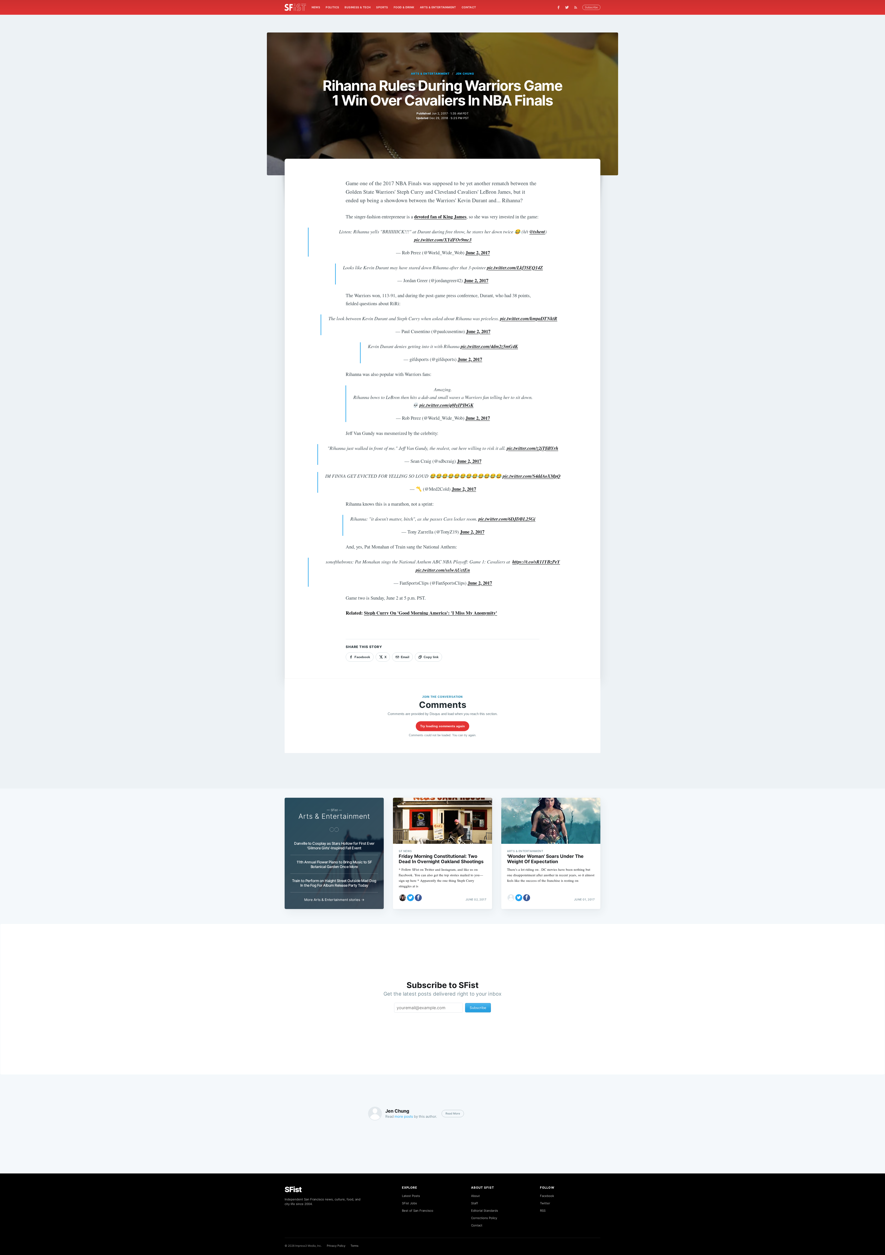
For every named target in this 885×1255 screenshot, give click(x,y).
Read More (452, 1113)
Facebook (547, 1196)
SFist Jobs (409, 1203)
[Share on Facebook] (418, 898)
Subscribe (591, 7)
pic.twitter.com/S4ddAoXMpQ (531, 476)
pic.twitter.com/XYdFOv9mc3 (443, 239)
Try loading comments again (442, 726)
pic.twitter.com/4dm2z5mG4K (489, 346)
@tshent (537, 231)
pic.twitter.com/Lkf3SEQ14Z (515, 267)
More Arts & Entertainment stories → (334, 899)
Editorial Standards (484, 1210)
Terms (354, 1245)
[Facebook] (559, 7)
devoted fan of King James (440, 216)
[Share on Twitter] (410, 898)
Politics (332, 7)
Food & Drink (404, 7)
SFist (293, 1189)
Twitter (545, 1203)
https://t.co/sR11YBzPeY (536, 561)
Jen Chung (465, 73)
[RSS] (576, 7)
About (475, 1196)
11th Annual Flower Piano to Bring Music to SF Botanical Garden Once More (334, 864)
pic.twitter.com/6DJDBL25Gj (506, 519)
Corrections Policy (484, 1218)
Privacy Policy (336, 1245)
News (316, 7)
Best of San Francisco (417, 1210)
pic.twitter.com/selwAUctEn (443, 570)
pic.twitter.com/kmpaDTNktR (528, 318)
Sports (382, 7)
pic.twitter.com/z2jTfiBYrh (532, 448)
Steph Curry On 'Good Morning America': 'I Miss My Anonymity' (430, 612)
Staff (474, 1203)
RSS (543, 1210)
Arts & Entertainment (438, 7)
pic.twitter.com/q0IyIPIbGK (446, 405)
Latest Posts (411, 1196)
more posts (404, 1116)
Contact (469, 7)
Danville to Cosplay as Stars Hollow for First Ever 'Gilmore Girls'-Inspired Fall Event (334, 845)
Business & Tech (358, 7)
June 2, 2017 (478, 252)
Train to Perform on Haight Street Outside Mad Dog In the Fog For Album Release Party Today (334, 883)
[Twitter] (567, 7)
